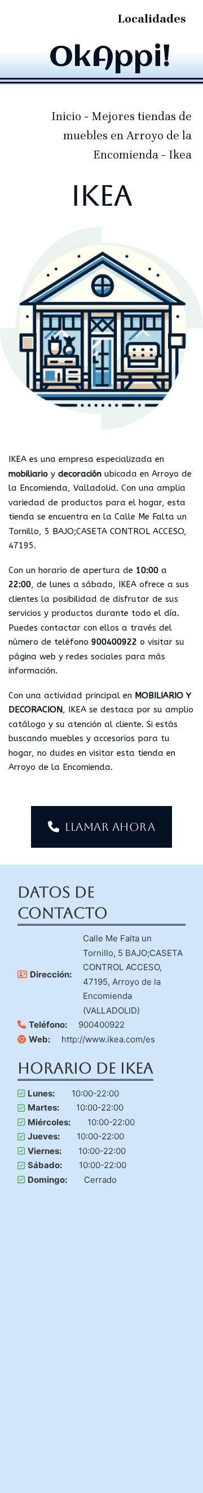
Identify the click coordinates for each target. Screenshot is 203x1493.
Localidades (152, 18)
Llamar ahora (110, 827)
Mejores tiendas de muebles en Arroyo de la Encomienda (127, 135)
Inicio (66, 116)
